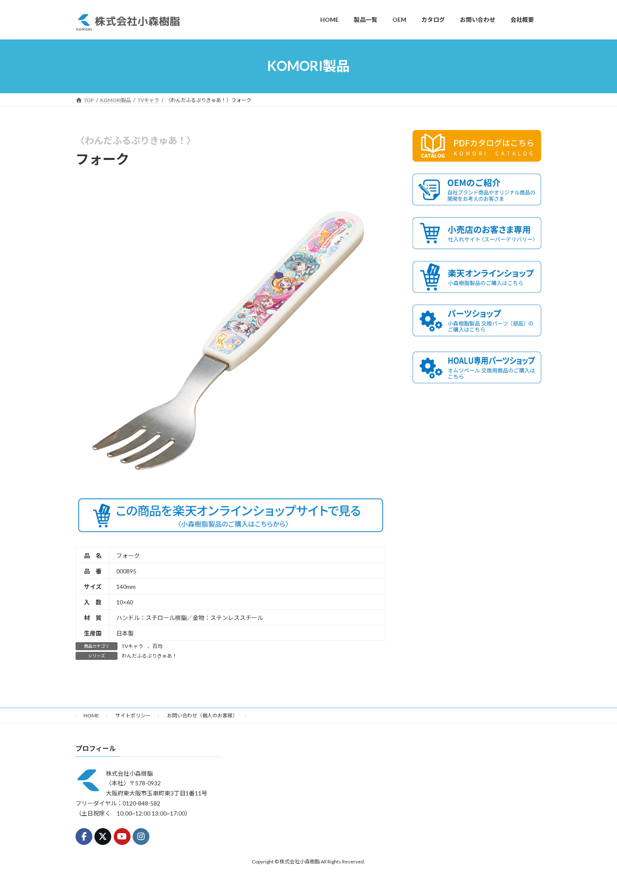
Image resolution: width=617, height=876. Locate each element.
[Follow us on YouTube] (122, 836)
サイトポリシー (133, 715)
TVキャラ (132, 646)
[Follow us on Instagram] (141, 836)
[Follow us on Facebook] (84, 836)
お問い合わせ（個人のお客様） (202, 715)
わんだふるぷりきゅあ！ (149, 656)
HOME (91, 715)
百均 (157, 646)
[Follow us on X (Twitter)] (102, 836)
